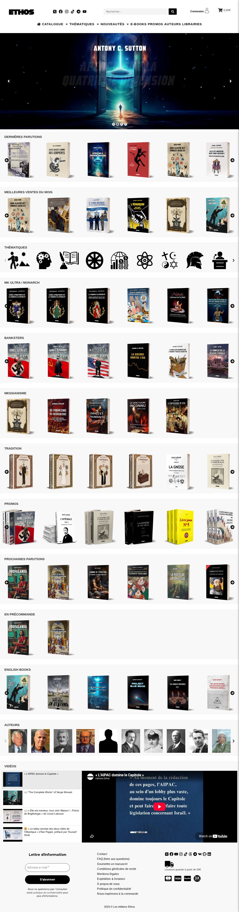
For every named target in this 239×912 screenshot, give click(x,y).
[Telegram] (78, 11)
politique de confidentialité (47, 892)
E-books (139, 24)
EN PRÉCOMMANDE (19, 614)
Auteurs (172, 24)
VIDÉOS (10, 766)
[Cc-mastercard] (168, 878)
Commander (120, 100)
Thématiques (81, 24)
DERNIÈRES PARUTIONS (23, 137)
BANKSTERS (14, 338)
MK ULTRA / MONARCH (22, 282)
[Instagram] (67, 11)
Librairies (192, 24)
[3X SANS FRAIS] (197, 878)
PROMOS (11, 504)
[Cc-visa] (177, 878)
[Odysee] (204, 854)
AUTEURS (12, 725)
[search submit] (173, 11)
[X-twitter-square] (55, 11)
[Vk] (200, 854)
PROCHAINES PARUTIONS (24, 559)
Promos (155, 24)
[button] (5, 260)
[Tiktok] (73, 11)
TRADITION (13, 448)
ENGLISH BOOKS (17, 669)
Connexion (197, 11)
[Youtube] (84, 11)
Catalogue (52, 24)
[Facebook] (61, 11)
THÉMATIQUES (15, 247)
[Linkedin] (209, 854)
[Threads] (190, 854)
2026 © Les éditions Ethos (119, 906)
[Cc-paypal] (187, 878)
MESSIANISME (15, 393)
